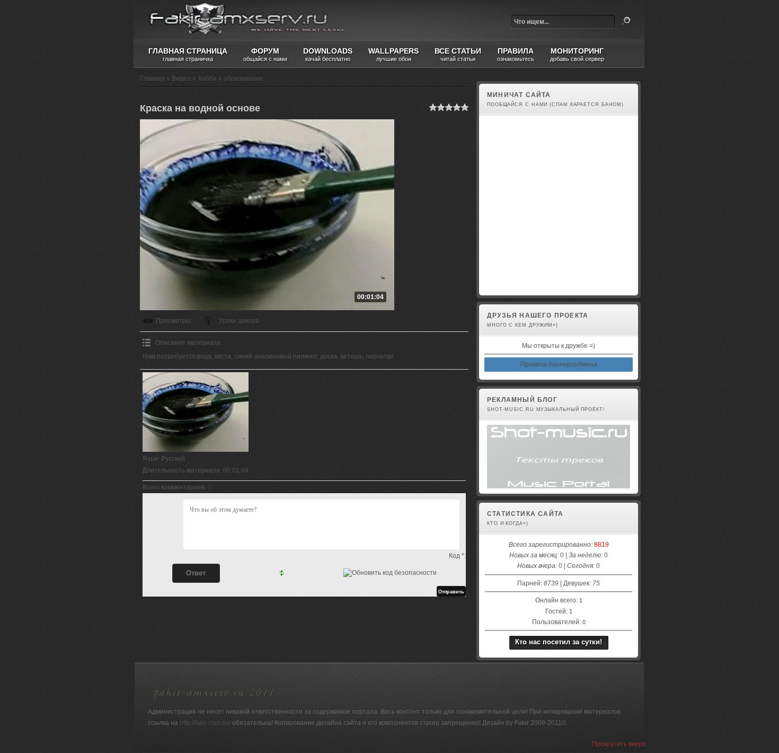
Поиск (625, 21)
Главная (152, 78)
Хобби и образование (230, 78)
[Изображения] (196, 412)
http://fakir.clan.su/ (205, 722)
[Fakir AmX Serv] (214, 701)
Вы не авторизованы (515, 284)
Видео (181, 78)
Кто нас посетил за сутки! (558, 642)
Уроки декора (239, 321)
